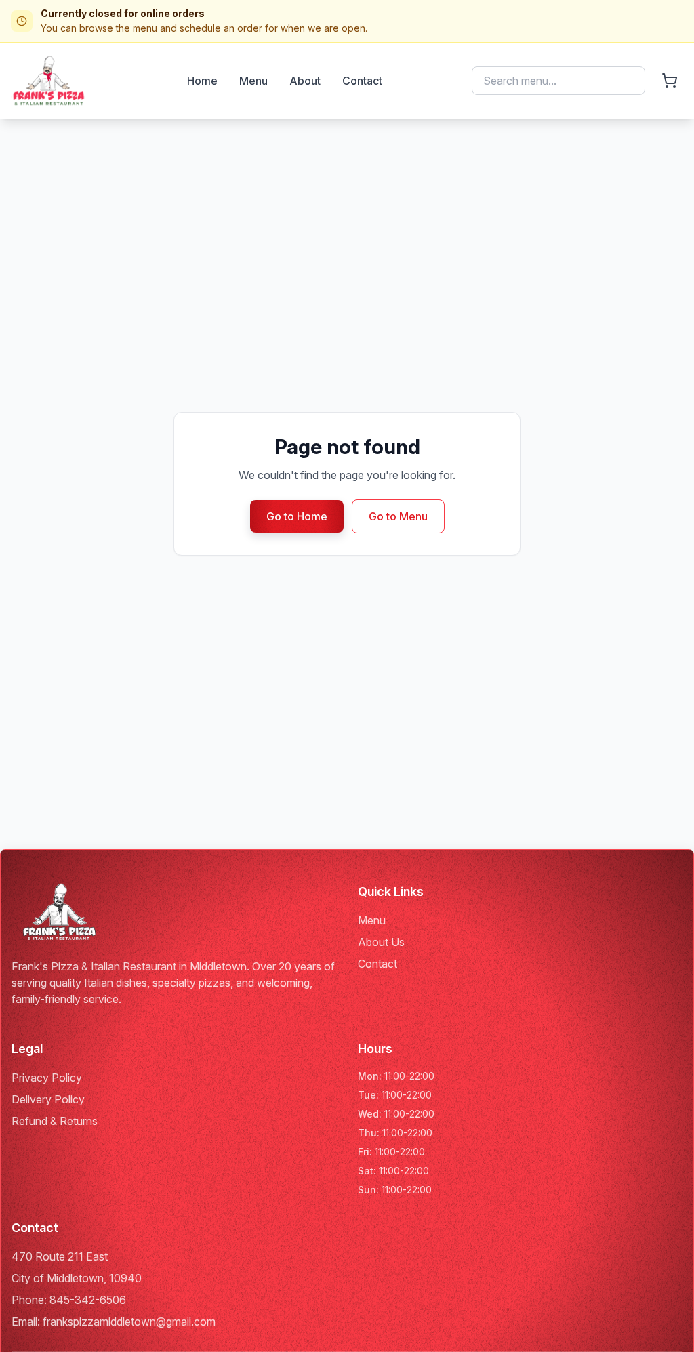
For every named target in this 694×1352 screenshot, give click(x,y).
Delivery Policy (48, 1099)
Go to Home (296, 516)
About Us (381, 942)
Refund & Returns (55, 1121)
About (305, 80)
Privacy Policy (47, 1077)
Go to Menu (398, 516)
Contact (362, 80)
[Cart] (669, 80)
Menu (253, 80)
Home (202, 80)
